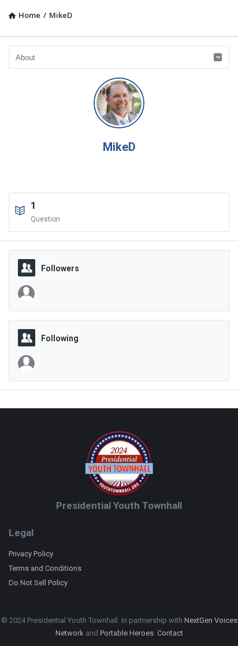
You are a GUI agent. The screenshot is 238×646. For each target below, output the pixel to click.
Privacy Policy (31, 553)
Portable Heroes (127, 633)
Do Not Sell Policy (38, 582)
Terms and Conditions (45, 568)
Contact (170, 633)
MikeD (119, 147)
